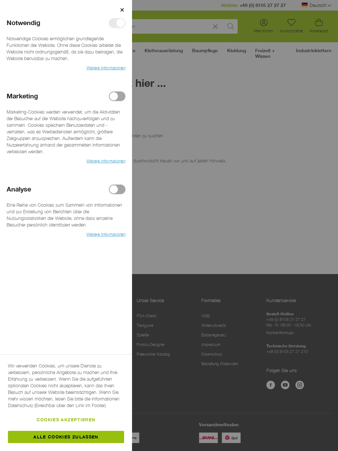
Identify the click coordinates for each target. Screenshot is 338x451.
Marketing (117, 96)
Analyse (117, 189)
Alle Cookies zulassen (65, 436)
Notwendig (117, 23)
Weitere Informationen (105, 67)
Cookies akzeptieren (66, 419)
